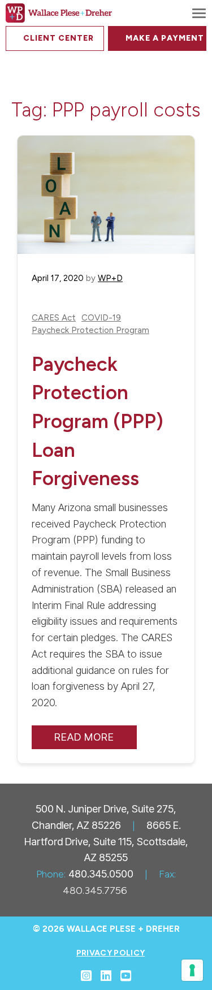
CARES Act (54, 318)
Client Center (58, 38)
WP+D (110, 278)
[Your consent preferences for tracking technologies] (192, 970)
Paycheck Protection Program (90, 330)
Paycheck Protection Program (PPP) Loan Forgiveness (97, 421)
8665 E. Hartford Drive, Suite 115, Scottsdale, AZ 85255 (106, 841)
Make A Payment (165, 38)
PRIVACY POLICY (110, 953)
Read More (84, 737)
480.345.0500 (100, 874)
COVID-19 (101, 318)
